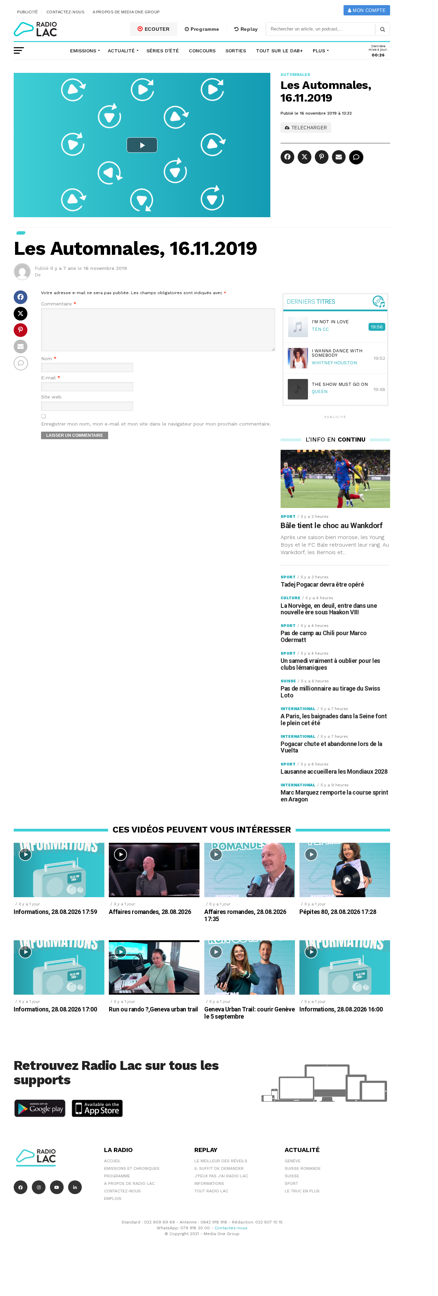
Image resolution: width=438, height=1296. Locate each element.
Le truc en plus (302, 1191)
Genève (292, 1160)
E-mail (50, 377)
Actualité (121, 50)
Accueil (112, 1160)
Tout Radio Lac (211, 1191)
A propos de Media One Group (126, 12)
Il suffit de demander (219, 1168)
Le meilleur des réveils (220, 1160)
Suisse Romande (303, 1168)
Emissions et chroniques (131, 1168)
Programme (204, 29)
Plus (319, 50)
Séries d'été (162, 50)
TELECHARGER (308, 127)
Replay (248, 29)
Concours (202, 50)
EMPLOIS (112, 1198)
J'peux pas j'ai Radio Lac (221, 1176)
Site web (51, 397)
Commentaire (58, 303)
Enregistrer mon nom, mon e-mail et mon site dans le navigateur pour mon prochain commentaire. (156, 424)
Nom (48, 358)
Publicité (27, 12)
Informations (209, 1183)
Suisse (292, 1176)
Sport (291, 1183)
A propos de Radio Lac (129, 1183)
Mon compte (368, 10)
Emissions (83, 50)
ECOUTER (156, 29)
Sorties (236, 50)
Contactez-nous (66, 12)
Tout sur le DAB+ (279, 50)
